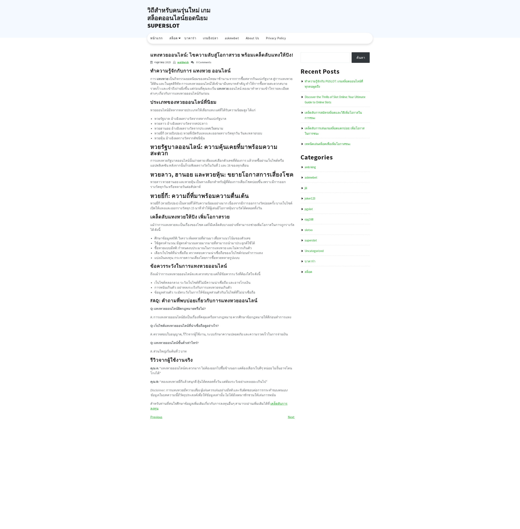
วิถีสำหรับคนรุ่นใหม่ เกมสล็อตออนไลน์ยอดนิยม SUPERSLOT (179, 17)
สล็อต (173, 38)
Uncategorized (314, 251)
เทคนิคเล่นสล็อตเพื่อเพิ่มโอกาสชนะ (328, 144)
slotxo (309, 230)
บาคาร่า (190, 38)
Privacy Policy (276, 38)
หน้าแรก (156, 38)
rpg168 (309, 219)
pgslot (309, 209)
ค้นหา (360, 58)
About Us (252, 38)
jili (306, 188)
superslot (311, 240)
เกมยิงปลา (210, 38)
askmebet (232, 38)
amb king (310, 167)
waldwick (183, 62)
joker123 (310, 198)
